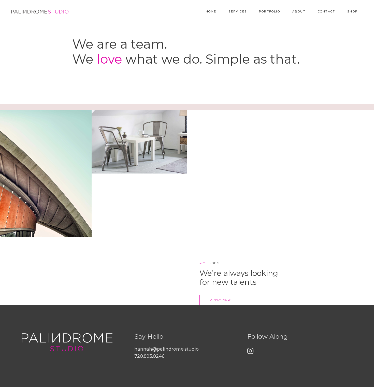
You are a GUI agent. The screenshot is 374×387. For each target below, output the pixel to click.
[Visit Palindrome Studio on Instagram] (250, 352)
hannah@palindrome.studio (166, 349)
